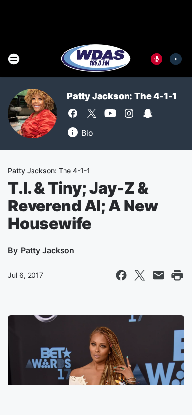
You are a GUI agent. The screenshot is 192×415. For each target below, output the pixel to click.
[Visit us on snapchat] (148, 113)
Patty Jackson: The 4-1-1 (122, 96)
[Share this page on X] (140, 275)
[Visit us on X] (91, 113)
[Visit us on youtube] (110, 113)
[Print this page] (177, 275)
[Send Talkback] (156, 59)
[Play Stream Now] (176, 59)
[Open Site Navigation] (14, 59)
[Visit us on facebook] (73, 113)
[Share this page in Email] (158, 275)
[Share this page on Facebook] (121, 275)
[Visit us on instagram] (129, 113)
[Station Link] (96, 59)
